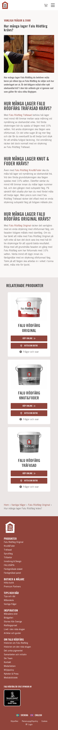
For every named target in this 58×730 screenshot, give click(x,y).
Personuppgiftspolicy (30, 721)
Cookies (44, 721)
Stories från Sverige (13, 622)
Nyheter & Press (11, 674)
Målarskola (9, 600)
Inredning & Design (12, 561)
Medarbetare (9, 666)
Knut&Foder (9, 546)
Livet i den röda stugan (14, 629)
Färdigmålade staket (13, 569)
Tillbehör (8, 558)
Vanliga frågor (18, 505)
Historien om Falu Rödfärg (16, 643)
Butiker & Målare (14, 579)
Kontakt (7, 662)
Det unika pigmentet (13, 651)
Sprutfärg (8, 554)
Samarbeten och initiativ (15, 655)
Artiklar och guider (12, 633)
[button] (29, 338)
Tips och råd (11, 593)
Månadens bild (10, 614)
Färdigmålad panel (12, 573)
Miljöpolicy (9, 670)
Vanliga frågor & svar (17, 20)
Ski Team (8, 658)
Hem (6, 505)
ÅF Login (29, 724)
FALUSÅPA (9, 565)
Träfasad (8, 550)
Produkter (10, 538)
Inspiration (11, 610)
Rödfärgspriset (10, 626)
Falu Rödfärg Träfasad (20, 115)
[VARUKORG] (46, 5)
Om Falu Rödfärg (14, 639)
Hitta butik (9, 583)
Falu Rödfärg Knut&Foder (28, 170)
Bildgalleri (8, 618)
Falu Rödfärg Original (20, 225)
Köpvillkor (14, 721)
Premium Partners (12, 587)
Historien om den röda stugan (17, 647)
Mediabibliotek (11, 678)
